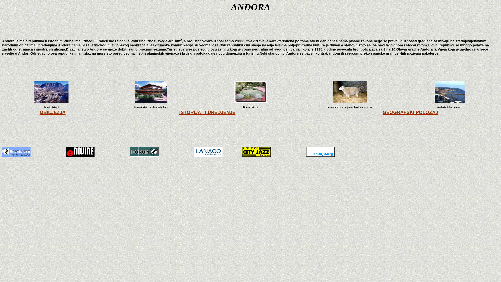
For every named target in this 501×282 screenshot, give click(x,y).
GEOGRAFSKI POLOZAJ (410, 112)
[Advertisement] (250, 134)
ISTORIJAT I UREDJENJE (207, 112)
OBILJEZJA (53, 112)
